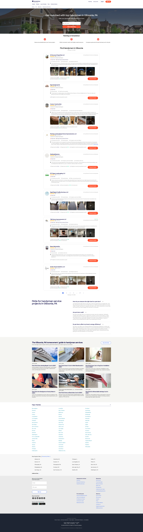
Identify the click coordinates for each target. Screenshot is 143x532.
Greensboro (61, 438)
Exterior (37, 4)
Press (97, 500)
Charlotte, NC (56, 459)
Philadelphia (88, 412)
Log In (102, 1)
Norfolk (87, 436)
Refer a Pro (98, 485)
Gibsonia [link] (39, 6)
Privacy (65, 523)
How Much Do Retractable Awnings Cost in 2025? (97, 392)
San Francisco (35, 426)
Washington (34, 434)
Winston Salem (62, 442)
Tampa (33, 444)
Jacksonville (34, 438)
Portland (87, 408)
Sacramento (35, 422)
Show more (96, 144)
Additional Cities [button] (35, 473)
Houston (87, 430)
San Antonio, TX (94, 467)
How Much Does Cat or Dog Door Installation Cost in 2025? (97, 366)
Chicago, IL (74, 459)
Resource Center (99, 483)
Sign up (39, 491)
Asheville (61, 434)
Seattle (87, 442)
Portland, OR (56, 467)
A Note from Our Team (100, 489)
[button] (54, 71)
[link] (71, 56)
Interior (33, 4)
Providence (88, 416)
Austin (86, 422)
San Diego (34, 424)
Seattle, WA (74, 469)
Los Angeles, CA (76, 461)
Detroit (60, 416)
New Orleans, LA (76, 464)
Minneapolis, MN (57, 464)
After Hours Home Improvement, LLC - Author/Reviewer (70, 389)
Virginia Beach (88, 440)
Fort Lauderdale (35, 436)
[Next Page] (83, 293)
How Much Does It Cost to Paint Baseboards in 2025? (71, 366)
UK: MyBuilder (86, 519)
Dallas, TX (93, 459)
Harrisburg (87, 410)
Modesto (34, 420)
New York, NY (94, 464)
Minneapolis (61, 420)
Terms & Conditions (78, 525)
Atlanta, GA (37, 459)
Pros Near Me (98, 487)
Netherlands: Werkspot (79, 519)
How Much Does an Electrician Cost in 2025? (70, 392)
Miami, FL (93, 461)
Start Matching (71, 26)
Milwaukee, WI (38, 464)
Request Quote (92, 78)
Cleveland (61, 446)
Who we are (98, 497)
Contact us (98, 504)
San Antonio (88, 432)
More (49, 4)
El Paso (87, 426)
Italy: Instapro (71, 519)
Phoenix (34, 410)
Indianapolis (34, 450)
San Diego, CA (38, 469)
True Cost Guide (99, 482)
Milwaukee (87, 446)
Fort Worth (87, 428)
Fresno (33, 414)
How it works (98, 495)
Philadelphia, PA (38, 467)
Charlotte (61, 436)
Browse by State (45, 456)
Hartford (34, 432)
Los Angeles (34, 418)
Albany (60, 430)
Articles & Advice (54, 4)
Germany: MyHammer (64, 519)
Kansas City (61, 424)
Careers (97, 499)
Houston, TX (56, 461)
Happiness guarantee (100, 506)
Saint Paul (61, 422)
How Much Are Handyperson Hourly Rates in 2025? (43, 392)
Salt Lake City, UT (76, 467)
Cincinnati (61, 444)
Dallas (86, 424)
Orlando (34, 442)
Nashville (87, 420)
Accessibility (77, 523)
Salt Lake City (88, 434)
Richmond (87, 438)
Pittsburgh (87, 414)
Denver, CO (37, 461)
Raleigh (60, 440)
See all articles (106, 342)
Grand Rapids (62, 418)
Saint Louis (61, 426)
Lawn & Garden (43, 4)
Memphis (87, 418)
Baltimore (61, 412)
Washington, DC (94, 469)
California (68, 523)
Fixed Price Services (80, 483)
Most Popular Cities (36, 456)
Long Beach (34, 416)
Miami (33, 440)
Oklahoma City (62, 450)
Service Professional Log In (82, 495)
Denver (33, 430)
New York (61, 432)
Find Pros (78, 480)
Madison (87, 444)
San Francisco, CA (57, 469)
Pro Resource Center (81, 499)
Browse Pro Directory (81, 482)
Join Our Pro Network (81, 497)
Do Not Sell (72, 523)
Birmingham (34, 408)
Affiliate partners (99, 507)
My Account (98, 480)
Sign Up (108, 1)
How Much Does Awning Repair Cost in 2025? (44, 365)
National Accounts (80, 502)
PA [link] (36, 6)
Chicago (34, 448)
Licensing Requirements (100, 491)
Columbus (61, 448)
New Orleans (62, 410)
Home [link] (33, 6)
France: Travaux (57, 519)
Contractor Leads (80, 500)
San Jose (34, 428)
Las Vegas (61, 428)
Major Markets (36, 405)
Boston (60, 414)
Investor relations (99, 502)
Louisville (61, 408)
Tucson (33, 412)
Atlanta (33, 446)
